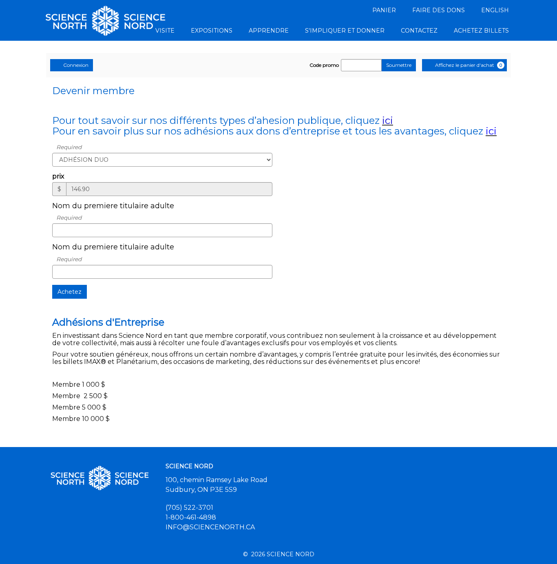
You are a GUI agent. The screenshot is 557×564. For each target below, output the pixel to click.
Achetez (69, 291)
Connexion (75, 65)
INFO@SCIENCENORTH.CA (210, 527)
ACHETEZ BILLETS (481, 30)
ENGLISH (495, 10)
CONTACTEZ (419, 30)
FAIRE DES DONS (438, 10)
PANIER (384, 10)
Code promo (324, 65)
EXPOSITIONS (211, 30)
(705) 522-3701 (189, 507)
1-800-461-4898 (191, 517)
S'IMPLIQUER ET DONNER (345, 30)
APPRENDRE (269, 30)
